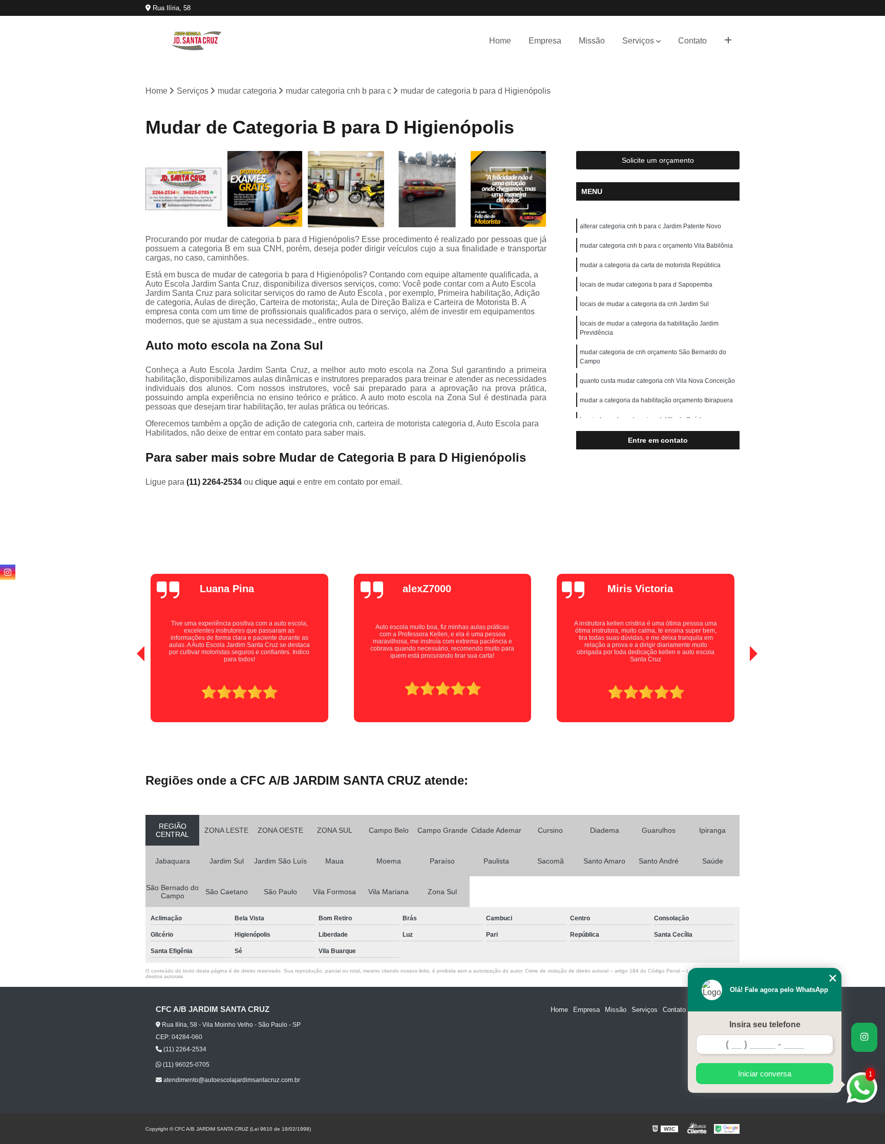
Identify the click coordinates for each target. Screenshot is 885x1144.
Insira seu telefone (764, 1024)
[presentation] (126, 693)
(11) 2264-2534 (215, 482)
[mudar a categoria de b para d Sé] (183, 189)
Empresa (545, 40)
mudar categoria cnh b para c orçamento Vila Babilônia (656, 245)
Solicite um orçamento (658, 160)
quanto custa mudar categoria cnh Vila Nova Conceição (657, 380)
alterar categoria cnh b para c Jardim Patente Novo (650, 226)
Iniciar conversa (764, 1073)
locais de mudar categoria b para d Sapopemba (646, 284)
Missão (592, 40)
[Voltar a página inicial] (196, 40)
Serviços (638, 40)
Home (500, 40)
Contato (692, 40)
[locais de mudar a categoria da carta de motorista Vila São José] (427, 189)
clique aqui (275, 482)
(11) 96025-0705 (185, 1064)
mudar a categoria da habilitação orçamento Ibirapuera (656, 400)
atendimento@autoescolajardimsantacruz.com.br (231, 1080)
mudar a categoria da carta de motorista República (650, 265)
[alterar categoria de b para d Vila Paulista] (508, 189)
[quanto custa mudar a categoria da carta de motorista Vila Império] (346, 189)
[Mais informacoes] (728, 41)
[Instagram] (7, 572)
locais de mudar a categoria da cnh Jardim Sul (644, 304)
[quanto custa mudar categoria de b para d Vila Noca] (265, 189)
